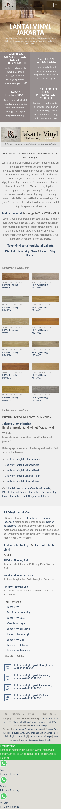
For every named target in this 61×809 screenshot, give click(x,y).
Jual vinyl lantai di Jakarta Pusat (22, 465)
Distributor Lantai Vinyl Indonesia (24, 733)
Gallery (26, 714)
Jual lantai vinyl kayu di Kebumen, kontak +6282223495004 (32, 677)
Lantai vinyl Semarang (18, 650)
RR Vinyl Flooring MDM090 (10, 286)
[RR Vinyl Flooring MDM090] (15, 276)
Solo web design (39, 726)
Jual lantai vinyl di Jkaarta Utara (22, 481)
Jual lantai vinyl (12, 213)
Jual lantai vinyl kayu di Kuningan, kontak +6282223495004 (32, 697)
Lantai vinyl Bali (15, 640)
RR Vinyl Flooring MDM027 (10, 331)
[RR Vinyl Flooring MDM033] (45, 299)
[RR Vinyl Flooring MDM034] (15, 299)
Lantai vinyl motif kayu (40, 736)
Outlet (36, 714)
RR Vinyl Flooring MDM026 (40, 331)
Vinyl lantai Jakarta (40, 488)
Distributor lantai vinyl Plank (21, 251)
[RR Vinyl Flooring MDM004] (15, 389)
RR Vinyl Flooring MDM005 (40, 376)
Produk (15, 714)
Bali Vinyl (9, 736)
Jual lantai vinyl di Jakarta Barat (22, 470)
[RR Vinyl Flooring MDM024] (15, 344)
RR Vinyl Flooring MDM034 (10, 309)
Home (7, 714)
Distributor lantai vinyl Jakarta (18, 492)
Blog (45, 714)
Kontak (53, 714)
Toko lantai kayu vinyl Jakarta (33, 496)
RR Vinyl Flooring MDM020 (10, 376)
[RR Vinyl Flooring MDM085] (45, 276)
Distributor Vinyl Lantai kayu (22, 722)
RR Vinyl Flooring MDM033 (40, 309)
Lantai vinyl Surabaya (18, 629)
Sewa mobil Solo (50, 733)
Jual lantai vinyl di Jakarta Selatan (23, 459)
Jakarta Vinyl (22, 736)
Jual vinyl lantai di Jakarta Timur (22, 476)
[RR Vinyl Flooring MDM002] (45, 389)
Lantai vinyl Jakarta (18, 488)
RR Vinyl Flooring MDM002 (40, 399)
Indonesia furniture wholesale (29, 729)
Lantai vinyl (13, 607)
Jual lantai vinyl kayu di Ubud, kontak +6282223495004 (34, 667)
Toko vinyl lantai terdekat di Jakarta (30, 245)
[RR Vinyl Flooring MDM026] (45, 321)
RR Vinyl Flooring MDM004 (10, 399)
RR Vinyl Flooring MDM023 (40, 354)
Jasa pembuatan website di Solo (35, 740)
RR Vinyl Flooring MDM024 (10, 354)
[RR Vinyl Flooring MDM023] (45, 344)
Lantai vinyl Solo (16, 618)
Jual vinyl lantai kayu (17, 545)
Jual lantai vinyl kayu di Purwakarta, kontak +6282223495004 (33, 687)
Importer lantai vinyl (18, 634)
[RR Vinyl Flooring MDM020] (15, 366)
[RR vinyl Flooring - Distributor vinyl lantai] (10, 5)
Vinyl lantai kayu (16, 623)
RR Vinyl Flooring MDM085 (40, 286)
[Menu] (55, 5)
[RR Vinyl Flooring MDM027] (15, 321)
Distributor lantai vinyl (19, 612)
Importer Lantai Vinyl (48, 722)
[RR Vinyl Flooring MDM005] (45, 366)
